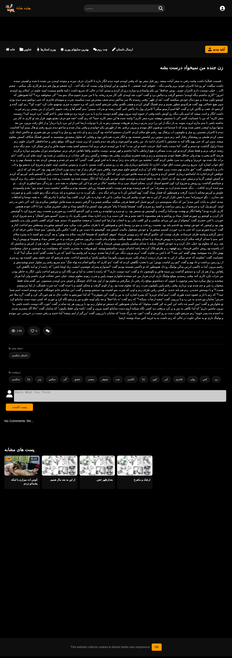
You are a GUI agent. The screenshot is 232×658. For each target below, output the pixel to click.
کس (205, 379)
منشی (91, 379)
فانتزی (179, 379)
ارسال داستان (124, 49)
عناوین (28, 49)
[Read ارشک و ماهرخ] (134, 466)
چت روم (102, 49)
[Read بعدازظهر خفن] (97, 466)
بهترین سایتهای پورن (77, 49)
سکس (52, 379)
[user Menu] (222, 8)
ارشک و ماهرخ (142, 479)
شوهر (105, 379)
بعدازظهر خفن (105, 479)
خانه (12, 49)
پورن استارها (48, 49)
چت (118, 379)
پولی (192, 379)
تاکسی (130, 379)
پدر (39, 379)
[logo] (18, 11)
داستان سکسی (20, 355)
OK (157, 647)
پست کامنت (19, 407)
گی (65, 379)
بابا (28, 379)
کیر (166, 379)
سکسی (16, 379)
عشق (77, 379)
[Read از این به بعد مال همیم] (59, 466)
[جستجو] (161, 8)
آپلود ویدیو (219, 49)
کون (155, 379)
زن (216, 379)
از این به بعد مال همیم (62, 479)
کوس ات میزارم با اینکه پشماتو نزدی (24, 481)
